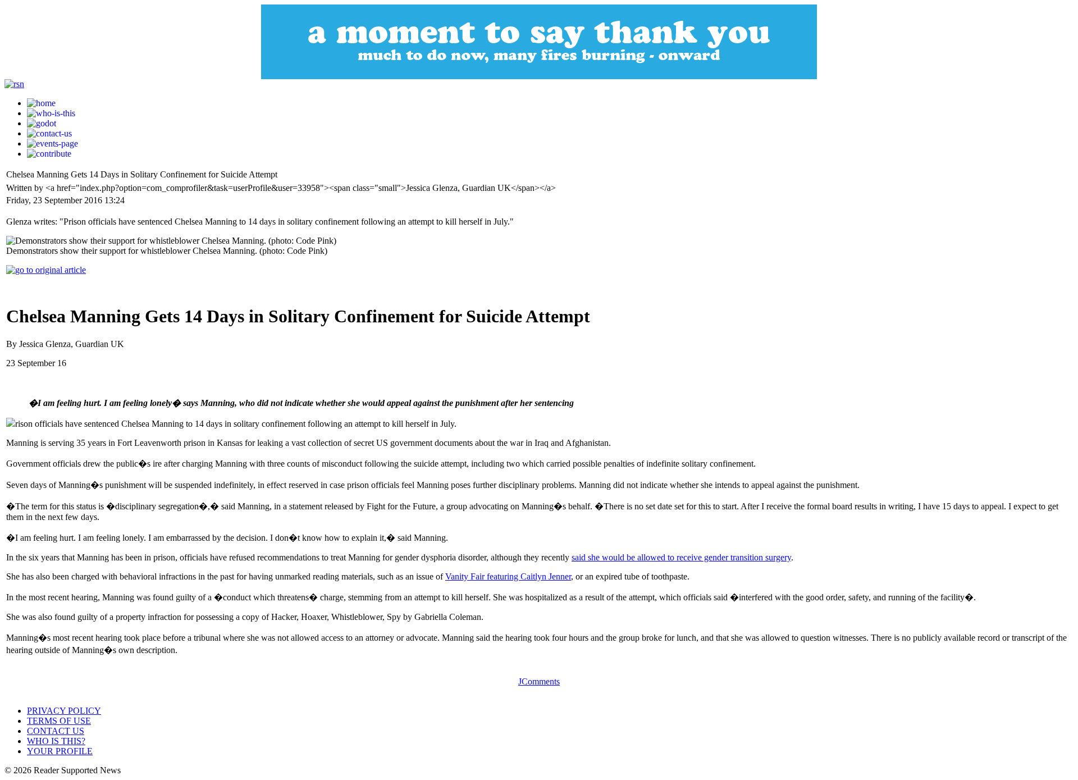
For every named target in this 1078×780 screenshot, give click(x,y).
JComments (539, 681)
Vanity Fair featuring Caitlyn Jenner (508, 576)
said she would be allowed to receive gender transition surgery (681, 557)
